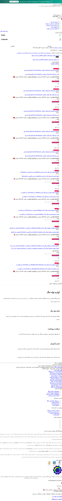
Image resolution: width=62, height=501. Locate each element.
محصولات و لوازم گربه (53, 392)
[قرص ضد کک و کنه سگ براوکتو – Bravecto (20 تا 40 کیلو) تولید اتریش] (41, 131)
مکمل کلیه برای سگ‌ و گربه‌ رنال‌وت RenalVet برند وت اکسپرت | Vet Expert (40, 176)
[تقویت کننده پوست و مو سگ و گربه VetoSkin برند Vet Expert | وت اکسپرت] (40, 192)
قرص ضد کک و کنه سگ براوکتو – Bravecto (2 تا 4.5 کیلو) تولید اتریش (42, 74)
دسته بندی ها (54, 22)
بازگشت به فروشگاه (57, 499)
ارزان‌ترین (30, 52)
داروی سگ (60, 451)
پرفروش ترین (47, 52)
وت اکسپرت (4, 442)
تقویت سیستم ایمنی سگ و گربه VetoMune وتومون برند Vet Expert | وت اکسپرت (39, 214)
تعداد (58, 78)
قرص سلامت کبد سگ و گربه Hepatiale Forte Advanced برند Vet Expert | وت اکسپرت (38, 268)
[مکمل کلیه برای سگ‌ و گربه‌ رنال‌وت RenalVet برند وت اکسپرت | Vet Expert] (40, 172)
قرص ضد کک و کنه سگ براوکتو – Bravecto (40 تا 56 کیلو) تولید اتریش (42, 155)
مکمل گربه (16, 442)
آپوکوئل (46, 451)
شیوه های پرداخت (54, 413)
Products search (56, 5)
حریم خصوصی (55, 403)
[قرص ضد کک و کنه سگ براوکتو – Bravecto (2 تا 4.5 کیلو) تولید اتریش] (41, 70)
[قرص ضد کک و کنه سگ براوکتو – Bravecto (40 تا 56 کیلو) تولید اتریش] (41, 151)
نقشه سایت (56, 414)
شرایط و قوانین (55, 402)
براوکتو (43, 451)
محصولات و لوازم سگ (53, 391)
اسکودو (36, 445)
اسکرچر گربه (29, 448)
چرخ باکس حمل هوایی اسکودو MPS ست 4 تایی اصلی (46, 59)
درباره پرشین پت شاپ (51, 25)
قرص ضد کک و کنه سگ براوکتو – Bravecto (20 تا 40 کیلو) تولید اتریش (42, 135)
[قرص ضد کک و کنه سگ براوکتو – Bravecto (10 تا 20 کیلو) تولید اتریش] (41, 111)
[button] (31, 31)
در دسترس (19, 52)
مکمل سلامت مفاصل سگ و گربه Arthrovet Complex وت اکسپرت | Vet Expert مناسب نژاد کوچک (35, 232)
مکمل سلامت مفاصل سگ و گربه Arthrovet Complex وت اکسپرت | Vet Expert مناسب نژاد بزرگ (35, 248)
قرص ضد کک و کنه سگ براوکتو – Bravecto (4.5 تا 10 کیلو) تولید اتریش (41, 94)
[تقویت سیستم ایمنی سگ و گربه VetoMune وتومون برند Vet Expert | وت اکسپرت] (38, 210)
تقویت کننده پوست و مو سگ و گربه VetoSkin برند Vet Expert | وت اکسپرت (40, 196)
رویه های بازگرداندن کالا (53, 400)
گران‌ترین (24, 52)
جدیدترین (35, 52)
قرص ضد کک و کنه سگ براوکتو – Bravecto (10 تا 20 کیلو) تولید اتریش (42, 115)
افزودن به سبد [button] (55, 81)
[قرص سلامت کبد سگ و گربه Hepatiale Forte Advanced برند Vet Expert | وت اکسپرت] (37, 264)
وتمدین (40, 451)
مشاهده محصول (55, 63)
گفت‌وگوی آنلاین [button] (58, 367)
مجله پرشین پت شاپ (52, 28)
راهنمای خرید (54, 27)
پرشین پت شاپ (58, 47)
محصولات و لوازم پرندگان (52, 394)
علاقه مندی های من (57, 496)
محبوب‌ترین (40, 52)
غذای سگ (28, 442)
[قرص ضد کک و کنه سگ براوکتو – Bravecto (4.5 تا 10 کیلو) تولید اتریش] (41, 90)
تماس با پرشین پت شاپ (51, 23)
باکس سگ (48, 445)
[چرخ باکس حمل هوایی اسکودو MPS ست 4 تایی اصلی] (45, 55)
